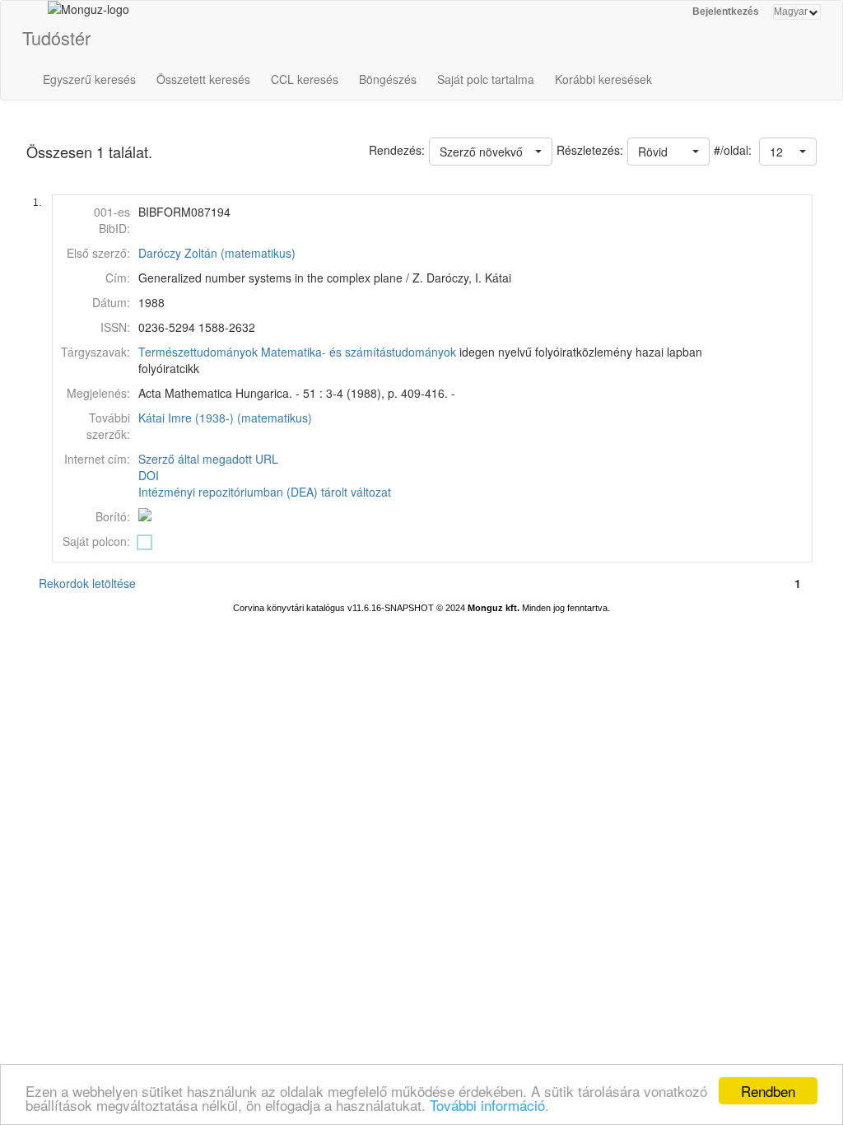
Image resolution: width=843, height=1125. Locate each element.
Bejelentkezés (725, 11)
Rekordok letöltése (87, 583)
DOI (148, 475)
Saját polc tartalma (485, 79)
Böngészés (388, 79)
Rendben (768, 1091)
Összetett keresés (203, 79)
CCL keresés (304, 79)
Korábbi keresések (603, 79)
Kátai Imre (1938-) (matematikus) (225, 417)
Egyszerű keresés (89, 79)
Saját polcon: (96, 541)
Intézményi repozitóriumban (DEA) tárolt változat (264, 491)
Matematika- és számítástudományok (358, 351)
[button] (788, 152)
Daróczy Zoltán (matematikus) (217, 253)
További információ (487, 1105)
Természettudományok (198, 351)
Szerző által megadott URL (208, 458)
